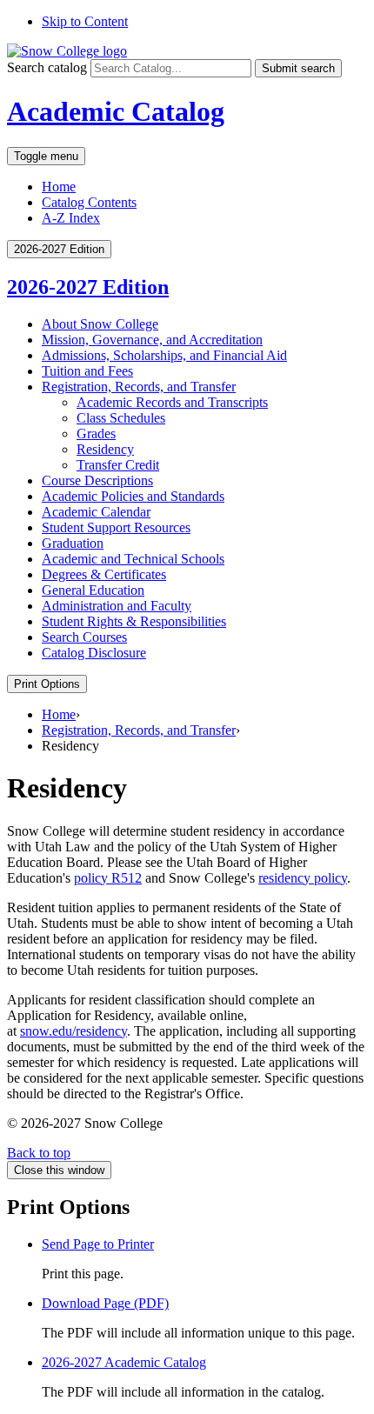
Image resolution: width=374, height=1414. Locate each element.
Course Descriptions (97, 480)
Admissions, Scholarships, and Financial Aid (164, 355)
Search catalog (47, 67)
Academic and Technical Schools (133, 558)
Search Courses (84, 637)
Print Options (47, 683)
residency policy (302, 877)
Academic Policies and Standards (133, 496)
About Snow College (100, 324)
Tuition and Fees (87, 371)
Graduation (73, 543)
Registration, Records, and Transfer (139, 386)
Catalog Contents (89, 202)
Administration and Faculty (116, 605)
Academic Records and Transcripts (172, 402)
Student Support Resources (116, 527)
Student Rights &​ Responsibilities (134, 621)
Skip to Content (85, 21)
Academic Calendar (96, 511)
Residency (105, 449)
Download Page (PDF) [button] (105, 1303)
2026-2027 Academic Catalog (124, 1362)
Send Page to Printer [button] (98, 1244)
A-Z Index (71, 217)
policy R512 (108, 877)
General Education (93, 590)
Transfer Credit (118, 464)
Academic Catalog (115, 111)
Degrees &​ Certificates (104, 574)
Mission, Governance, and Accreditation (152, 339)
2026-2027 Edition (88, 287)
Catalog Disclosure (94, 652)
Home (59, 186)
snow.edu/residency (73, 1031)
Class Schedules (121, 417)
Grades (96, 433)
